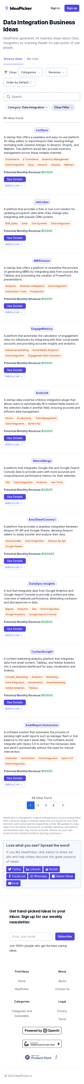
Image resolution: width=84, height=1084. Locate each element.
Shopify (55, 164)
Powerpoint (37, 291)
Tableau (33, 687)
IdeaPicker (22, 989)
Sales (24, 223)
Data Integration (14, 164)
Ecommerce (12, 159)
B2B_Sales (11, 223)
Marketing (52, 677)
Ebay (31, 164)
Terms (62, 1019)
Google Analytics (15, 614)
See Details (15, 179)
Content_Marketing (16, 677)
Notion (9, 418)
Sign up (72, 8)
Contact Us (62, 989)
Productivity (24, 418)
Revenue (55, 72)
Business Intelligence (32, 286)
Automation (28, 758)
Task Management (46, 418)
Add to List (12, 186)
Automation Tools (15, 291)
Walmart (69, 164)
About (62, 981)
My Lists (32, 58)
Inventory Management (55, 159)
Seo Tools (57, 482)
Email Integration (15, 763)
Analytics (10, 286)
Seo (7, 482)
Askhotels (11, 758)
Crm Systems (39, 223)
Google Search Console (42, 614)
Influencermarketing (17, 350)
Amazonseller (13, 540)
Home (22, 981)
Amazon (42, 164)
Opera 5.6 (67, 758)
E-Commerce (30, 159)
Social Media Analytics (45, 350)
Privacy (62, 1011)
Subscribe (65, 936)
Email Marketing (56, 682)
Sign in (55, 8)
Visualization (35, 682)
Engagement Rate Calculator (44, 355)
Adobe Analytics (15, 687)
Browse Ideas (13, 58)
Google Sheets (13, 546)
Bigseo (9, 608)
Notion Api (34, 423)
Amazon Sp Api (57, 540)
